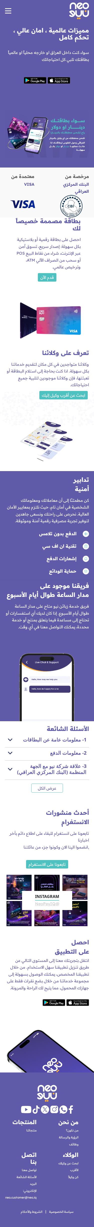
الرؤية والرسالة (68, 1137)
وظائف (73, 1144)
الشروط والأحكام (31, 1212)
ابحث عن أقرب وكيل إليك (63, 395)
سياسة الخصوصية (61, 1212)
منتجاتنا (31, 1130)
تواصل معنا (29, 1170)
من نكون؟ (72, 1130)
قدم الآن (47, 277)
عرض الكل (47, 788)
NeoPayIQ (47, 903)
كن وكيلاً (73, 1177)
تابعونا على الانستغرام (47, 864)
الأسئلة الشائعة (27, 1177)
